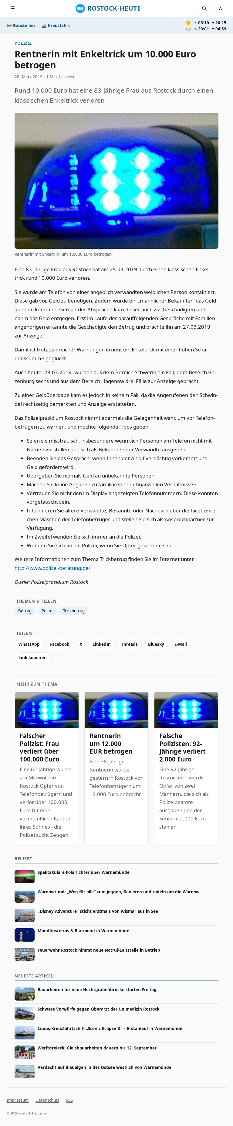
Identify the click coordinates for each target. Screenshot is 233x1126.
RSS (69, 1100)
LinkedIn (102, 644)
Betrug (25, 611)
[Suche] (204, 8)
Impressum (18, 1100)
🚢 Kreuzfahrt (56, 25)
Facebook (59, 644)
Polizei (23, 43)
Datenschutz (47, 1100)
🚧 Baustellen (21, 25)
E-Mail (180, 644)
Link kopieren (33, 657)
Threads (129, 644)
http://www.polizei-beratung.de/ (52, 567)
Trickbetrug (74, 611)
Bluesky (156, 644)
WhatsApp (29, 644)
